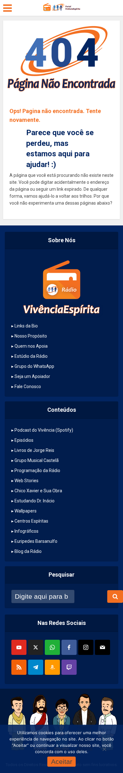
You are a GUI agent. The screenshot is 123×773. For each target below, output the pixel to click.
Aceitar (61, 761)
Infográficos (26, 531)
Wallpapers (26, 510)
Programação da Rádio (37, 470)
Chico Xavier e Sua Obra (38, 490)
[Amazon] (52, 667)
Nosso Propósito (31, 336)
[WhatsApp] (52, 647)
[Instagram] (85, 647)
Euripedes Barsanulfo (36, 541)
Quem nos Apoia (31, 346)
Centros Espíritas (31, 521)
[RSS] (18, 667)
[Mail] (102, 647)
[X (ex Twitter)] (35, 647)
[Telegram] (35, 667)
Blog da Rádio (28, 551)
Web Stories (26, 480)
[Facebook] (69, 647)
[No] (104, 749)
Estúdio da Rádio (31, 356)
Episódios (24, 440)
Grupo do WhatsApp (34, 366)
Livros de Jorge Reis (34, 450)
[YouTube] (18, 647)
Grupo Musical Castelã (37, 460)
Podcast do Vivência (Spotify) (44, 430)
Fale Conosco (28, 386)
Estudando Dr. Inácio (35, 500)
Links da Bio (26, 325)
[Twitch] (69, 667)
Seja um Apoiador (32, 376)
